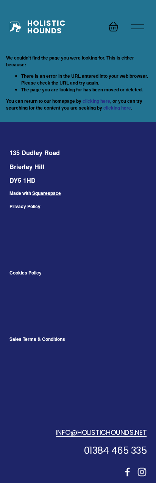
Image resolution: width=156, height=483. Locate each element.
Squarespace (46, 193)
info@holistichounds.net (101, 432)
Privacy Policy (25, 206)
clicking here (96, 100)
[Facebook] (127, 472)
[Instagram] (142, 472)
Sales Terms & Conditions (37, 339)
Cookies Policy (25, 272)
